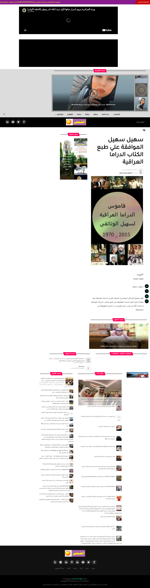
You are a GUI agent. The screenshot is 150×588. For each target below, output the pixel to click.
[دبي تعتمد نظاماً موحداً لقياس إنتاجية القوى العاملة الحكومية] (71, 413)
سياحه (79, 114)
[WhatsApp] (88, 368)
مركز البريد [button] (60, 114)
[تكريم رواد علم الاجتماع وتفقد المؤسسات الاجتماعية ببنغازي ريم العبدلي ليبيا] (71, 396)
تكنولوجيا (70, 114)
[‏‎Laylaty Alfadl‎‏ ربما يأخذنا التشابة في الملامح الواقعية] (71, 470)
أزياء (81, 568)
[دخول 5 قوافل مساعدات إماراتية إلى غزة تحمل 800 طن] (71, 424)
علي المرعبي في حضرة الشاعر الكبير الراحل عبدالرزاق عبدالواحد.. (97, 416)
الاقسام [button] (117, 114)
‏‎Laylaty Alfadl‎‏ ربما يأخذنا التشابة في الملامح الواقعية (55, 469)
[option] (141, 89)
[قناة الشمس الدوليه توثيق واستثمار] (75, 553)
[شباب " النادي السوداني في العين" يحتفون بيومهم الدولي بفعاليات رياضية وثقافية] (71, 402)
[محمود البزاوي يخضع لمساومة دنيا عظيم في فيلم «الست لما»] (71, 476)
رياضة (87, 114)
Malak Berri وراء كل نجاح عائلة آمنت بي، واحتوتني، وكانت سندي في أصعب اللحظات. (93, 105)
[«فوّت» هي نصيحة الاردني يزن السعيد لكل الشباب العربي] (71, 481)
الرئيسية (140, 122)
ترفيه (87, 568)
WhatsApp (81, 366)
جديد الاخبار (105, 114)
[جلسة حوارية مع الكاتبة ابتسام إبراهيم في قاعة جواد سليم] (71, 430)
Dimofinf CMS (77, 579)
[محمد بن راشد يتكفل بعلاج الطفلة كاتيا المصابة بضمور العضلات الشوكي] (71, 465)
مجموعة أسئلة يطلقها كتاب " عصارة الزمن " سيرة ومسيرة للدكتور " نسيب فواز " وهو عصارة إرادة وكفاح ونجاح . (56, 458)
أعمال (68, 568)
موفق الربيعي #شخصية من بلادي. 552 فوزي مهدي (101, 406)
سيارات (95, 114)
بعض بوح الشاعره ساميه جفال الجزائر (104, 456)
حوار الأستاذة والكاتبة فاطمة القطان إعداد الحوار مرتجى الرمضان (98, 446)
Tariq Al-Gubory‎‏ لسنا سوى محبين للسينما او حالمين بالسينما (98, 486)
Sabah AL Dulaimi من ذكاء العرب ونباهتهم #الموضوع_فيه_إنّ (98, 476)
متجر (93, 568)
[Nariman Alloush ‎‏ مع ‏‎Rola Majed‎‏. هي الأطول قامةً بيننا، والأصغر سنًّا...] (71, 451)
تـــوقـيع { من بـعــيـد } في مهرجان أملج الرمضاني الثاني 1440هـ (118, 346)
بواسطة (128, 171)
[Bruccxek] (137, 374)
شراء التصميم (59, 568)
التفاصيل (67, 174)
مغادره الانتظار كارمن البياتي (107, 516)
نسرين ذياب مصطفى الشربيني (106, 426)
